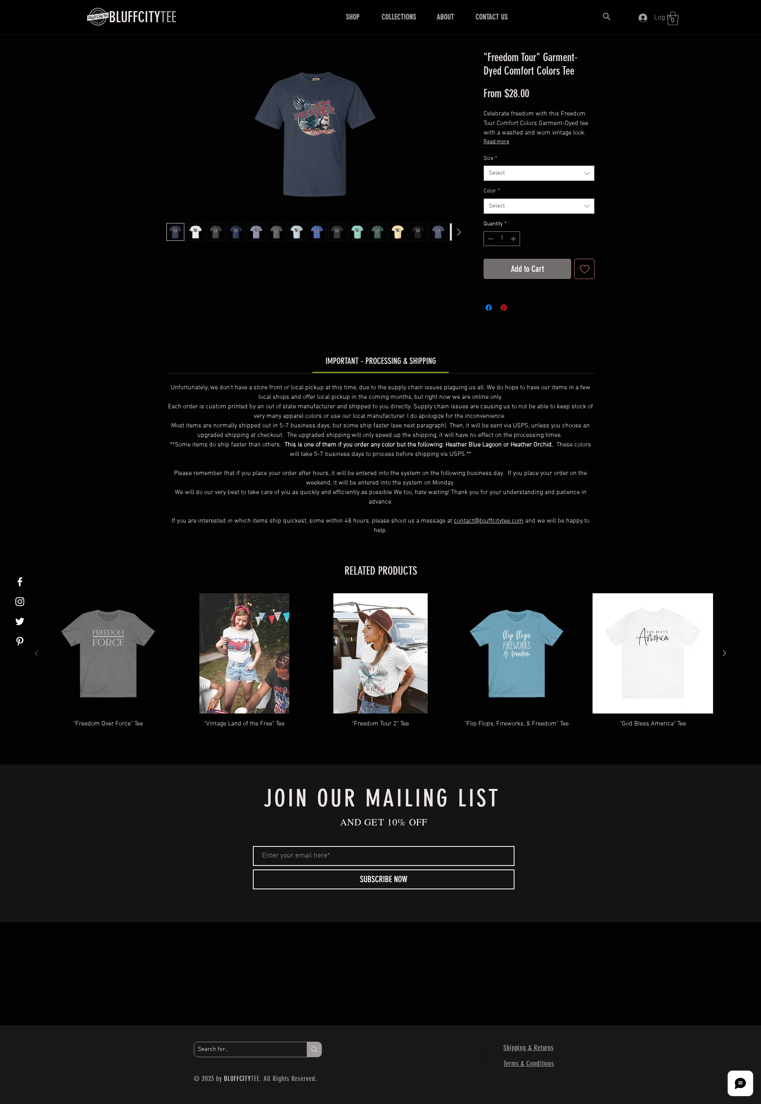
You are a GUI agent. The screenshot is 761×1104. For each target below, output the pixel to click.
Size (490, 158)
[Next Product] (724, 653)
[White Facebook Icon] (20, 582)
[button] (352, 17)
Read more (496, 141)
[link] (380, 361)
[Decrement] (490, 239)
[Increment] (514, 239)
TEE (142, 17)
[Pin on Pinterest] (504, 307)
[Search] (606, 16)
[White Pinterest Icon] (20, 641)
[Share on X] (519, 307)
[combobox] (539, 173)
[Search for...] (314, 1049)
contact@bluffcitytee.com (489, 521)
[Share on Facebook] (488, 307)
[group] (380, 668)
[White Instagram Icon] (20, 602)
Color (492, 191)
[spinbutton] (502, 239)
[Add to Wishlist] (584, 269)
